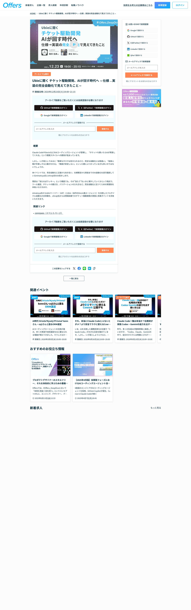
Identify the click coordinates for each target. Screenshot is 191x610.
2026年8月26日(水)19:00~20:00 (97, 339)
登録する (105, 129)
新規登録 (162, 5)
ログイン (180, 5)
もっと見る (156, 407)
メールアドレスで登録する (141, 75)
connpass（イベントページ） (49, 213)
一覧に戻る (73, 278)
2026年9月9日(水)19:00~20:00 (54, 339)
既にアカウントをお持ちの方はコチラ (73, 135)
